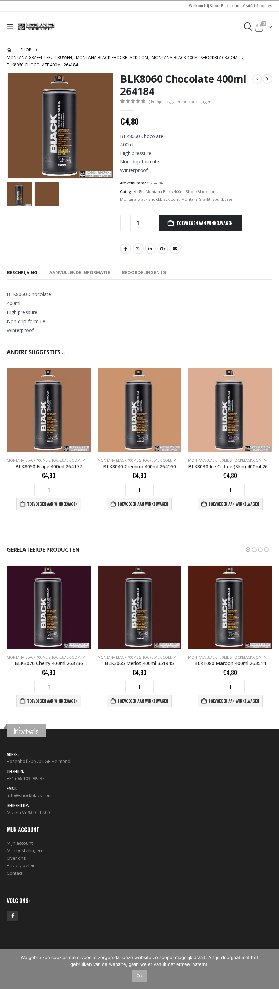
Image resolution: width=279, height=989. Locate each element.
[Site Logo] (36, 27)
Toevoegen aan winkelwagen (204, 223)
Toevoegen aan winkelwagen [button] (52, 504)
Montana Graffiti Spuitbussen (208, 199)
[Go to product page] (49, 410)
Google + (162, 248)
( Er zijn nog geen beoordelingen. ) (181, 102)
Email (175, 248)
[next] (267, 79)
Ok (140, 975)
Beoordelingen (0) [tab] (144, 272)
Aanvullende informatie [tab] (79, 272)
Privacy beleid (21, 865)
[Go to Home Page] (9, 50)
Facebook (125, 248)
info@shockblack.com (29, 795)
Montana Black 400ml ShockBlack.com (181, 191)
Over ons (16, 858)
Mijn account (20, 843)
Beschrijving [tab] (22, 272)
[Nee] (270, 969)
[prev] (257, 79)
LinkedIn (150, 248)
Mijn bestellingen (24, 850)
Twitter (138, 248)
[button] (12, 27)
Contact (14, 873)
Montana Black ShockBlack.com (149, 199)
